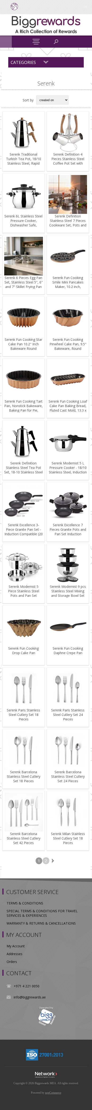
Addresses (14, 954)
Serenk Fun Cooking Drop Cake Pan (23, 650)
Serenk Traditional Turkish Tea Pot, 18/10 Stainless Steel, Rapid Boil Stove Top (23, 161)
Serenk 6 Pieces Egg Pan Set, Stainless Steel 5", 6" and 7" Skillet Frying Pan (23, 282)
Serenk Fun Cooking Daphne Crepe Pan (68, 650)
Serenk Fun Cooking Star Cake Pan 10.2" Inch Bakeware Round (23, 344)
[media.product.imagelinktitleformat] (23, 132)
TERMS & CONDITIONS (25, 903)
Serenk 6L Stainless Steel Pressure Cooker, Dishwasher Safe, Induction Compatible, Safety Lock (23, 225)
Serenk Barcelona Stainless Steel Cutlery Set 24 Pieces (68, 776)
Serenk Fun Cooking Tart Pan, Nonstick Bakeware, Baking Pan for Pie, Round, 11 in (23, 408)
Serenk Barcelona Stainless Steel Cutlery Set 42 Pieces (23, 838)
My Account (16, 946)
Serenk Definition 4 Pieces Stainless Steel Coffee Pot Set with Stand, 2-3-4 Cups (67, 161)
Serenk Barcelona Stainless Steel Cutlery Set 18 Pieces (23, 776)
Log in (85, 6)
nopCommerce (53, 1092)
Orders (12, 961)
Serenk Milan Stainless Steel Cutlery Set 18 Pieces (68, 838)
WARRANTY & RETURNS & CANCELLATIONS (41, 923)
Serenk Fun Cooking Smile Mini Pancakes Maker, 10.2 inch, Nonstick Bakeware (68, 284)
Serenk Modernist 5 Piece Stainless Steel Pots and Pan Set (23, 591)
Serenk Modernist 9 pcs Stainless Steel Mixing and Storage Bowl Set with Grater (68, 593)
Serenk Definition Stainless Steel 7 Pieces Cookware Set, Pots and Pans (67, 223)
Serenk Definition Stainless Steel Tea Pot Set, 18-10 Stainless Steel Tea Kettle (23, 470)
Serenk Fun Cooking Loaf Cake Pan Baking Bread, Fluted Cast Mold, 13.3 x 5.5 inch (68, 408)
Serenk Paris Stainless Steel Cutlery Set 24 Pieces (67, 714)
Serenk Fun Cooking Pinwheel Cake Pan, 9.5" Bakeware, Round (68, 344)
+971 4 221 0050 (26, 986)
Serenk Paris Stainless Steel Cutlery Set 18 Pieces (23, 714)
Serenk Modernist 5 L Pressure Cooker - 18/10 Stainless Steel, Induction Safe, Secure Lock (68, 470)
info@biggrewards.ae (30, 997)
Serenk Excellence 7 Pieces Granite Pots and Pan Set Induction (68, 529)
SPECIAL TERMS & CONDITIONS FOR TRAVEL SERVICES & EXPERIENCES (42, 913)
